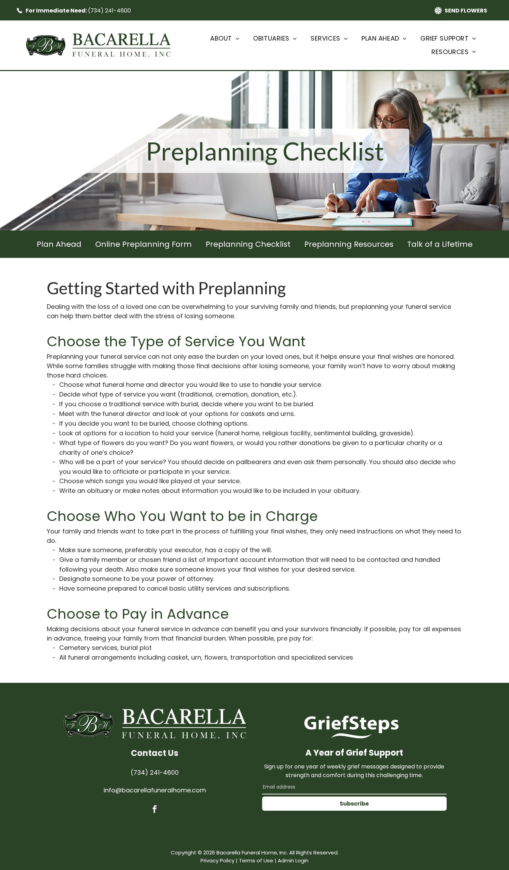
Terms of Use (256, 860)
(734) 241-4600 (109, 11)
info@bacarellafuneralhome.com (155, 790)
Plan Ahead (59, 244)
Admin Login (293, 860)
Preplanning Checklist (248, 244)
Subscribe (354, 804)
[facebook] (155, 810)
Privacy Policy (217, 860)
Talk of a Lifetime (440, 244)
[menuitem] (224, 38)
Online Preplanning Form (143, 244)
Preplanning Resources (348, 244)
